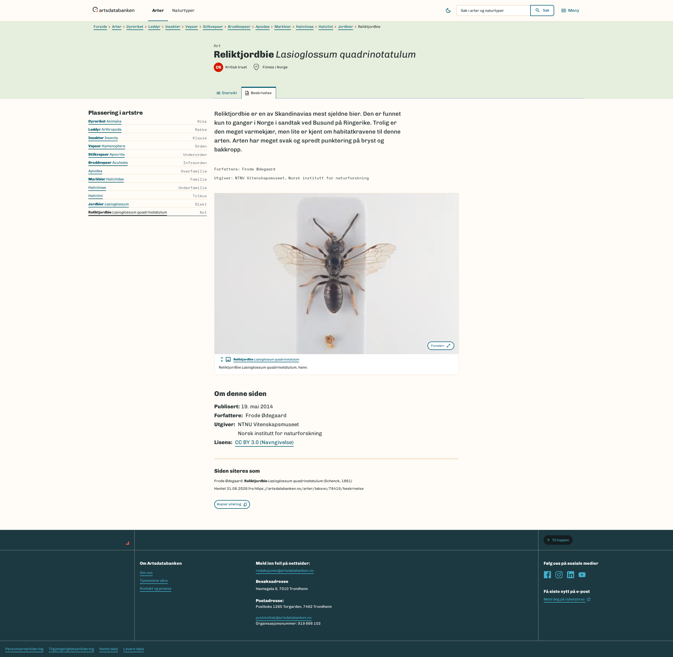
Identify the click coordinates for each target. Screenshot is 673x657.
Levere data (133, 649)
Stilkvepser (213, 26)
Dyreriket (134, 26)
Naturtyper (183, 10)
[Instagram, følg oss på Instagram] (559, 574)
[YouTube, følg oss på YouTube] (582, 574)
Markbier (282, 26)
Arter (158, 10)
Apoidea (262, 26)
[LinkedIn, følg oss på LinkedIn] (570, 574)
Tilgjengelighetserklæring (71, 649)
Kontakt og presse (155, 588)
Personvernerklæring (24, 649)
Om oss (146, 573)
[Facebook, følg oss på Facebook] (547, 574)
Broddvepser (239, 26)
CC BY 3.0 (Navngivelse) (264, 442)
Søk (546, 10)
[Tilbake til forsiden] (113, 10)
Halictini (326, 26)
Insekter (172, 26)
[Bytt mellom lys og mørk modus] (448, 10)
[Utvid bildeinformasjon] (225, 359)
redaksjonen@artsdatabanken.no (285, 570)
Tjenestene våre (154, 580)
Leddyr (154, 26)
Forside (100, 26)
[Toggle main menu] (570, 10)
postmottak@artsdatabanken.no (284, 617)
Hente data (108, 649)
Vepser (191, 26)
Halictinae (305, 26)
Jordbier (345, 26)
